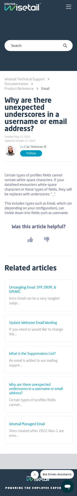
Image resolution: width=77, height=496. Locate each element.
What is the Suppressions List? (32, 353)
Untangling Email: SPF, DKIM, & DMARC (32, 289)
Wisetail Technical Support (25, 79)
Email (45, 88)
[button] (69, 7)
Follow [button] (31, 153)
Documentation (16, 83)
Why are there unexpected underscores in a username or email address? (36, 388)
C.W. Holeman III (35, 147)
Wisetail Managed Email (27, 424)
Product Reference (19, 88)
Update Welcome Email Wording (33, 323)
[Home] (23, 6)
